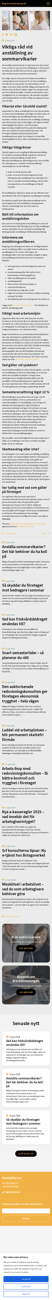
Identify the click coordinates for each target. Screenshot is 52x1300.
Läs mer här (26, 948)
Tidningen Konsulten (25, 526)
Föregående (10, 533)
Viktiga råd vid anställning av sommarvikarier (28, 523)
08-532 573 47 (13, 1192)
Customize (26, 1286)
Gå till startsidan (12, 916)
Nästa (44, 533)
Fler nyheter (26, 1153)
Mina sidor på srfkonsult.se (23, 305)
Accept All (26, 1279)
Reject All (26, 1294)
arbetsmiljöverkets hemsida (26, 359)
